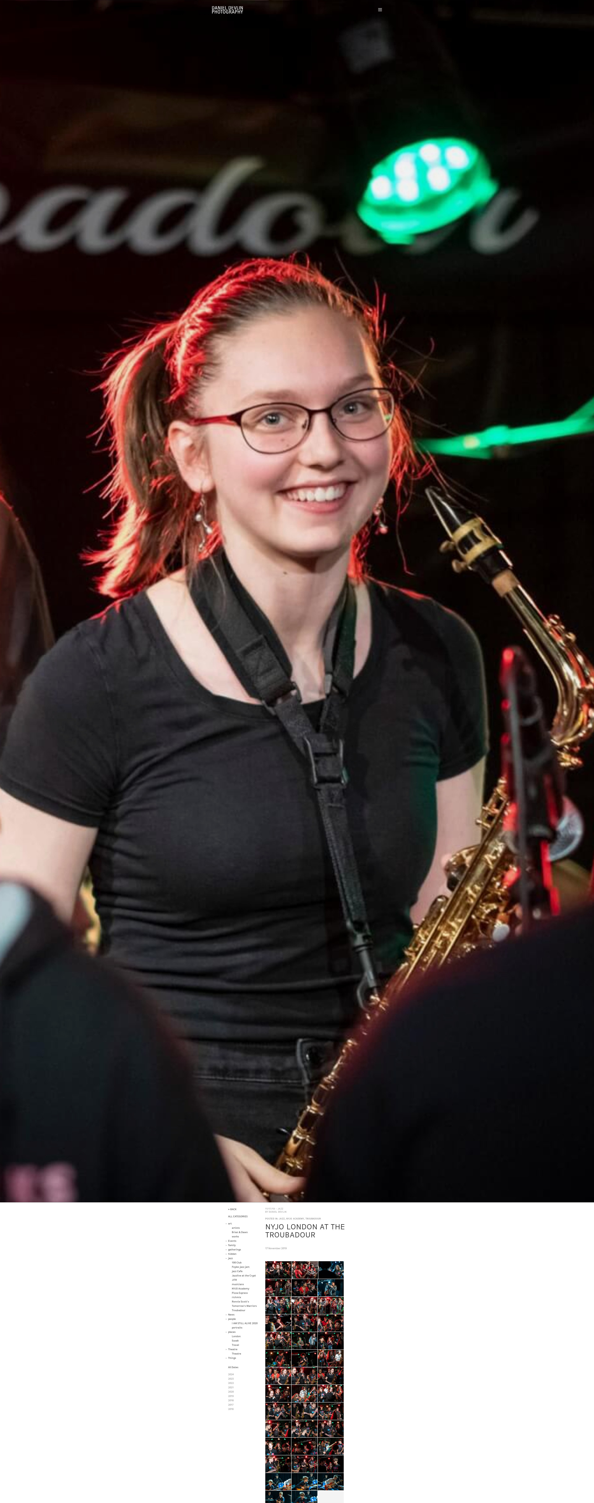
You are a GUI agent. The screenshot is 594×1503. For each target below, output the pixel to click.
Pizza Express (240, 1293)
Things (232, 1358)
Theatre (232, 1349)
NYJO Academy (240, 1289)
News (231, 1315)
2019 (231, 1396)
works (235, 1237)
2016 (231, 1409)
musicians (238, 1284)
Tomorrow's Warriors (244, 1306)
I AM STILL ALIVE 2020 (245, 1323)
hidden (232, 1254)
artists (236, 1228)
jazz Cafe (237, 1271)
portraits (237, 1328)
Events (232, 1241)
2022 (231, 1383)
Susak (235, 1341)
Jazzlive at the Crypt (244, 1276)
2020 (231, 1392)
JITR (234, 1280)
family (232, 1245)
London (236, 1336)
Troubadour (238, 1310)
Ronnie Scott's (240, 1302)
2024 (231, 1374)
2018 (231, 1400)
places (232, 1332)
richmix (236, 1297)
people (232, 1319)
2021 (231, 1387)
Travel (235, 1345)
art (230, 1224)
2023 (231, 1379)
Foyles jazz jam (241, 1267)
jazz (230, 1258)
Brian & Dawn (240, 1232)
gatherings (234, 1250)
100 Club (237, 1263)
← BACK (232, 1209)
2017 (230, 1405)
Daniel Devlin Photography (227, 10)
